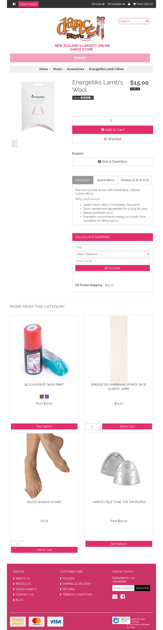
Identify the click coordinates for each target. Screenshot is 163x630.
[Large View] (14, 143)
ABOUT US (23, 578)
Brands (80, 57)
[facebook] (122, 597)
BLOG (19, 600)
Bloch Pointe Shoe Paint (44, 384)
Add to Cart (114, 130)
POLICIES (68, 578)
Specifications (105, 180)
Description (82, 180)
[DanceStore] (81, 27)
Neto (132, 627)
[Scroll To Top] (150, 618)
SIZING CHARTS (26, 589)
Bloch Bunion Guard (44, 502)
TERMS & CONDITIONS (77, 594)
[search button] (147, 21)
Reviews (127, 180)
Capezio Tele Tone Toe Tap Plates (119, 502)
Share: (77, 97)
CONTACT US (24, 594)
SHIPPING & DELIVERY (76, 583)
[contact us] (114, 597)
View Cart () (144, 4)
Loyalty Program (28, 4)
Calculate (113, 268)
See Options (44, 426)
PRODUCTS (23, 583)
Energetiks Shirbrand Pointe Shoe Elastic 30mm (119, 387)
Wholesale (115, 4)
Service (97, 4)
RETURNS (68, 589)
